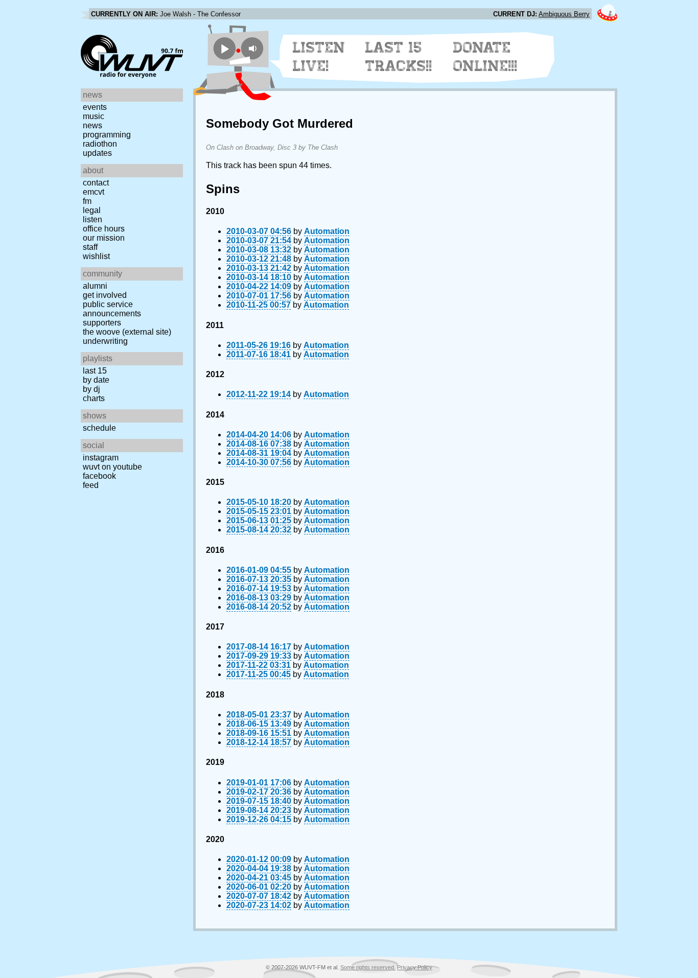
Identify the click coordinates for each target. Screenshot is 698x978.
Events (95, 107)
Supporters (102, 322)
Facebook (99, 476)
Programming (107, 134)
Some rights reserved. (367, 967)
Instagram (101, 457)
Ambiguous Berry (564, 14)
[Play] (224, 48)
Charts (94, 398)
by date (96, 380)
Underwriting (105, 341)
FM (87, 201)
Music (93, 116)
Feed (91, 485)
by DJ (91, 389)
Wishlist (96, 256)
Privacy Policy (414, 967)
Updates (97, 153)
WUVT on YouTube (112, 466)
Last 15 (95, 370)
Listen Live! (319, 56)
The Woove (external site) (127, 332)
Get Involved (105, 295)
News (92, 125)
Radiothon (100, 143)
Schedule (99, 428)
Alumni (95, 286)
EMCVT (93, 192)
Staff (90, 247)
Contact (96, 182)
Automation (327, 231)
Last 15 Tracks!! (398, 56)
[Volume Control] (253, 48)
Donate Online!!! (485, 56)
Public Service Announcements (112, 309)
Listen (92, 219)
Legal (92, 210)
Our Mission (104, 238)
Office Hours (104, 228)
